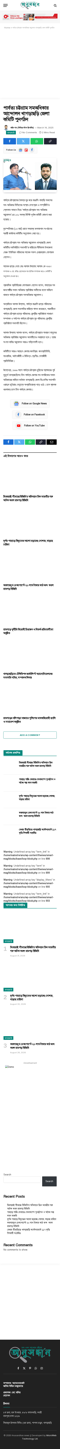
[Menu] (5, 5)
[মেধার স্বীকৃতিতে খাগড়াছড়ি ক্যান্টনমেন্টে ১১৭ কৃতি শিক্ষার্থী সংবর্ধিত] (10, 833)
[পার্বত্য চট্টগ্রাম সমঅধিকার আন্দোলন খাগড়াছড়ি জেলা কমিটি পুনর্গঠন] (30, 175)
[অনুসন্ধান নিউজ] (30, 5)
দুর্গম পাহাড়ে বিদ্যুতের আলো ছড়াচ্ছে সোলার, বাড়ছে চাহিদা (31, 1219)
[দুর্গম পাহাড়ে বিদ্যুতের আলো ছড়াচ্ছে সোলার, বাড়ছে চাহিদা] (30, 521)
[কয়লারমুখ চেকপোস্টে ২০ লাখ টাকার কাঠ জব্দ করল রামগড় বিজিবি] (30, 566)
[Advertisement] (30, 64)
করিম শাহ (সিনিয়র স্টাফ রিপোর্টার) (22, 127)
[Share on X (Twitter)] (23, 141)
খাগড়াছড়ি (10, 132)
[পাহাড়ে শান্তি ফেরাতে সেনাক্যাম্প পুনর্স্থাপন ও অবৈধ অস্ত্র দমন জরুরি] (10, 783)
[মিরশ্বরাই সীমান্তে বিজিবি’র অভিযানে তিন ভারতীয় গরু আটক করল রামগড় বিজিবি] (30, 477)
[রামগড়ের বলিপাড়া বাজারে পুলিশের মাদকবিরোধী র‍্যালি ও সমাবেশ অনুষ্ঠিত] (30, 699)
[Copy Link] (50, 141)
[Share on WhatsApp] (36, 141)
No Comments (29, 132)
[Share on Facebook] (9, 141)
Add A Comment (30, 735)
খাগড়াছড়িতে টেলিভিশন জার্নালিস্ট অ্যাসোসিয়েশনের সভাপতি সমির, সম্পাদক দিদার (27, 675)
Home (7, 27)
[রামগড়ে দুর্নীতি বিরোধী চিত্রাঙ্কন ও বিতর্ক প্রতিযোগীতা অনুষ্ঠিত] (30, 610)
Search (7, 1174)
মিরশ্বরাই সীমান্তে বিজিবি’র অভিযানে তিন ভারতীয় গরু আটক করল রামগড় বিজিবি (33, 949)
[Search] (55, 5)
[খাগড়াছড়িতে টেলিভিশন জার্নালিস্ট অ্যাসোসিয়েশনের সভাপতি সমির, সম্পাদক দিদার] (30, 655)
